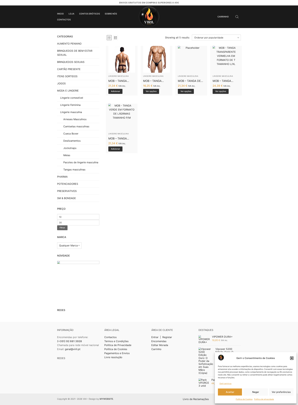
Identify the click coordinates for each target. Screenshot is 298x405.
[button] (291, 358)
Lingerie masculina (118, 76)
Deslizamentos (72, 140)
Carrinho (156, 349)
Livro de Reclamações (196, 399)
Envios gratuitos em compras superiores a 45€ (149, 2)
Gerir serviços (225, 383)
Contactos (110, 337)
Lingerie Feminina (70, 104)
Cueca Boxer (70, 133)
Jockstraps (69, 148)
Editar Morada (159, 345)
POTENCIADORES (67, 183)
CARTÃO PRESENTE (69, 69)
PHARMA (62, 176)
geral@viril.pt (72, 349)
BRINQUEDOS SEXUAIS (70, 62)
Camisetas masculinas (76, 126)
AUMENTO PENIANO (69, 43)
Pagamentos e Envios (117, 353)
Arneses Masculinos (74, 119)
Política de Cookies (244, 399)
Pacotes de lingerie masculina (80, 162)
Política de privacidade (264, 399)
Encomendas (158, 341)
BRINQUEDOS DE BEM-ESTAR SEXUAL (74, 52)
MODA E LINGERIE (68, 90)
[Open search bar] (237, 16)
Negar (255, 392)
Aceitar (230, 392)
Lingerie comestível (71, 97)
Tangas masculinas (74, 169)
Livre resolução (113, 357)
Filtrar (62, 227)
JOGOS (61, 83)
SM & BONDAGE (66, 198)
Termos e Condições (116, 341)
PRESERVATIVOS (67, 191)
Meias (66, 155)
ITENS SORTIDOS (67, 76)
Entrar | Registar (162, 337)
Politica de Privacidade (118, 345)
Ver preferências (281, 392)
